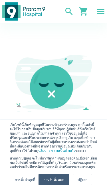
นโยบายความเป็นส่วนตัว (56, 150)
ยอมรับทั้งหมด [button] (53, 179)
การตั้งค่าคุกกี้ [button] (25, 179)
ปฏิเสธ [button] (82, 179)
